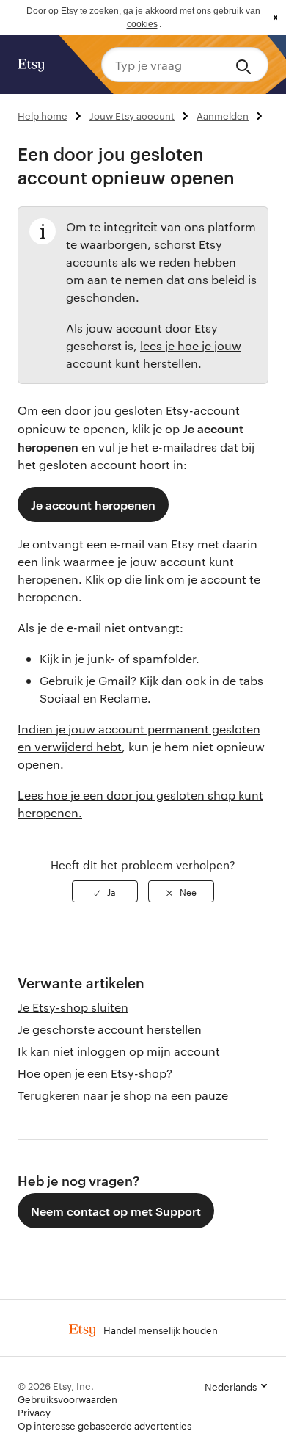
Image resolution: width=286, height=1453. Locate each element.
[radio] (105, 891)
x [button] (275, 18)
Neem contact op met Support (116, 1211)
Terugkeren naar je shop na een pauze (123, 1095)
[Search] (246, 64)
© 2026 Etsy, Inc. (56, 1385)
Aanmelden (223, 115)
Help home (42, 115)
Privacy (34, 1411)
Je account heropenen (93, 504)
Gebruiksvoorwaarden (67, 1398)
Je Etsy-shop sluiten (73, 1007)
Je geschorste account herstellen (110, 1029)
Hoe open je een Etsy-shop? (95, 1073)
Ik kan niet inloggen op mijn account (119, 1051)
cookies (142, 24)
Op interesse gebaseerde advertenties (104, 1425)
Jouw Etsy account (132, 115)
